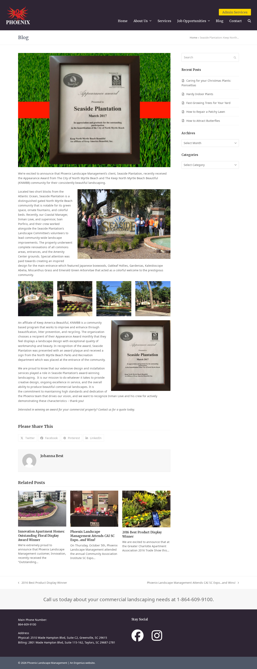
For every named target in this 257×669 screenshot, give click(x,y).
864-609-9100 (27, 624)
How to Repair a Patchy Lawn (205, 112)
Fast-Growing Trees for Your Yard (208, 103)
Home (193, 37)
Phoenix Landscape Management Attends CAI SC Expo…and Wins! (92, 536)
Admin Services (235, 12)
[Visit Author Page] (29, 460)
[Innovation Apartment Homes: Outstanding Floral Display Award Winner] (42, 509)
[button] (249, 21)
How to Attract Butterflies (203, 121)
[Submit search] (235, 57)
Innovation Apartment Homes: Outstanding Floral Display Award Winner (41, 536)
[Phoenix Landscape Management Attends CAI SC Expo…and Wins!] (94, 509)
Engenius (79, 663)
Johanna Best (51, 456)
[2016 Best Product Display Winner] (146, 509)
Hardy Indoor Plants (199, 94)
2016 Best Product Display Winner (42, 583)
